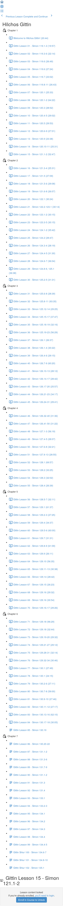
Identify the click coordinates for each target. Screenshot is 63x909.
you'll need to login (44, 895)
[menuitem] (2, 7)
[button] (2, 3)
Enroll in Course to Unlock (31, 899)
